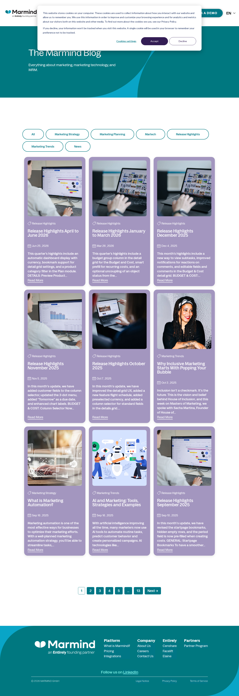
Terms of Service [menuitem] (199, 681)
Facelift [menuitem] (168, 651)
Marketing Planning (112, 134)
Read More (35, 280)
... (128, 590)
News (77, 146)
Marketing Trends (42, 146)
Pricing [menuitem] (109, 651)
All (33, 134)
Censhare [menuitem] (170, 646)
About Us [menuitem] (144, 646)
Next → (152, 590)
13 (138, 590)
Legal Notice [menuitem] (142, 681)
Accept (154, 41)
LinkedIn (130, 672)
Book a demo (205, 13)
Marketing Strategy (67, 134)
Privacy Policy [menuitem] (169, 681)
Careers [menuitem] (143, 651)
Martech (150, 134)
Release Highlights (188, 134)
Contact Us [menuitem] (145, 656)
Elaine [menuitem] (167, 656)
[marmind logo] (20, 13)
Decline (183, 41)
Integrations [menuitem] (112, 656)
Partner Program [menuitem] (196, 646)
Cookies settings (126, 41)
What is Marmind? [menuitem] (117, 646)
